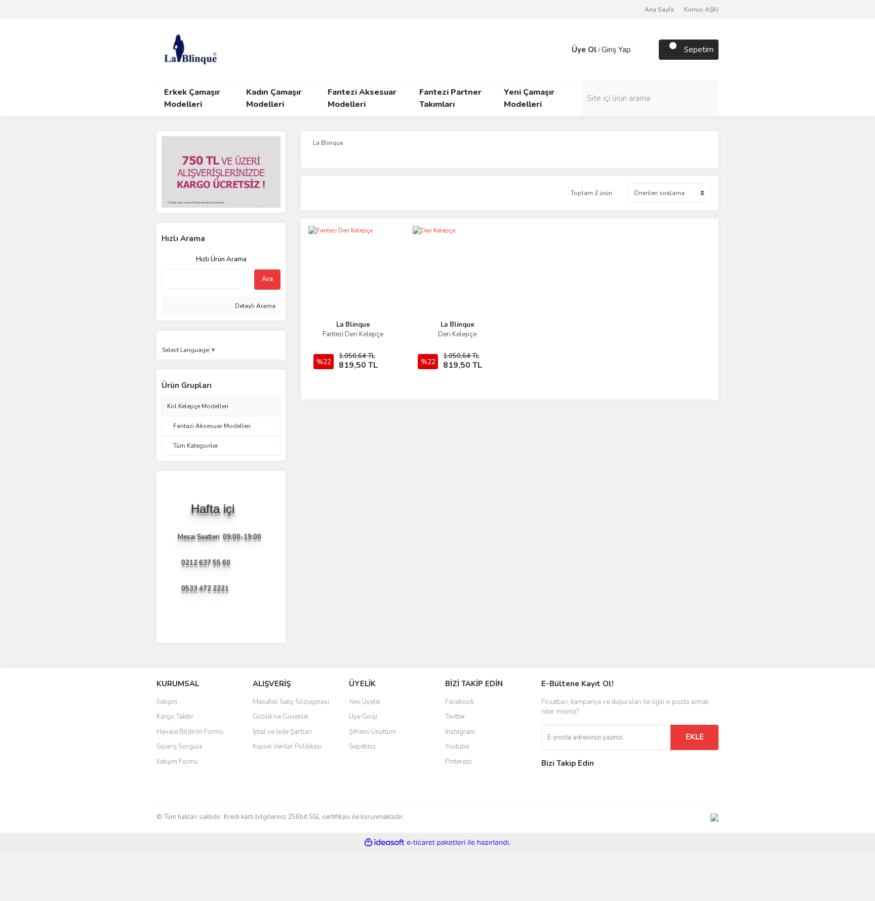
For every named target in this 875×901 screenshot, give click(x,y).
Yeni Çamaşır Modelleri (529, 98)
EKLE (695, 737)
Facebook (459, 702)
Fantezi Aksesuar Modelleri (362, 98)
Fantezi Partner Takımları (450, 98)
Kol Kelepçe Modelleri (197, 406)
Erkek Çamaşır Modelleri (192, 98)
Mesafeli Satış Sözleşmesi (291, 702)
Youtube (457, 746)
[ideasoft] (384, 842)
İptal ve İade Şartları (282, 731)
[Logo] (189, 49)
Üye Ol (584, 50)
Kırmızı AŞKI (701, 10)
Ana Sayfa (659, 10)
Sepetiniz (362, 746)
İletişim (166, 702)
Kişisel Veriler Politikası (287, 746)
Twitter (455, 716)
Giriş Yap (616, 50)
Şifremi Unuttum (372, 731)
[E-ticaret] (436, 842)
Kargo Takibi (174, 716)
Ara (267, 279)
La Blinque (353, 324)
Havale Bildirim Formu (189, 731)
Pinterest (458, 761)
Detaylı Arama (254, 306)
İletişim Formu (177, 761)
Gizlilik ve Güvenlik (280, 716)
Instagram (460, 731)
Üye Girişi (363, 716)
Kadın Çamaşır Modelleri (274, 98)
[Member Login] (562, 49)
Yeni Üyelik (364, 702)
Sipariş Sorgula (179, 746)
